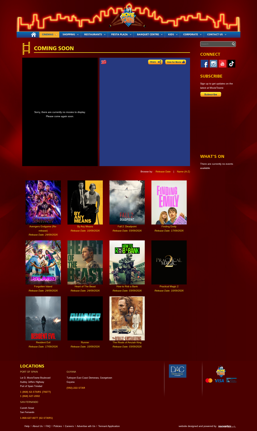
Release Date (163, 171)
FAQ (48, 426)
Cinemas (47, 34)
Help (27, 426)
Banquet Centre (148, 34)
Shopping (69, 34)
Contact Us (215, 34)
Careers (69, 426)
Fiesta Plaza (119, 34)
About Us (38, 426)
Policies (57, 426)
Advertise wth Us (86, 426)
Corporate (190, 34)
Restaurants (93, 34)
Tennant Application (109, 426)
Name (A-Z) (183, 171)
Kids (171, 34)
